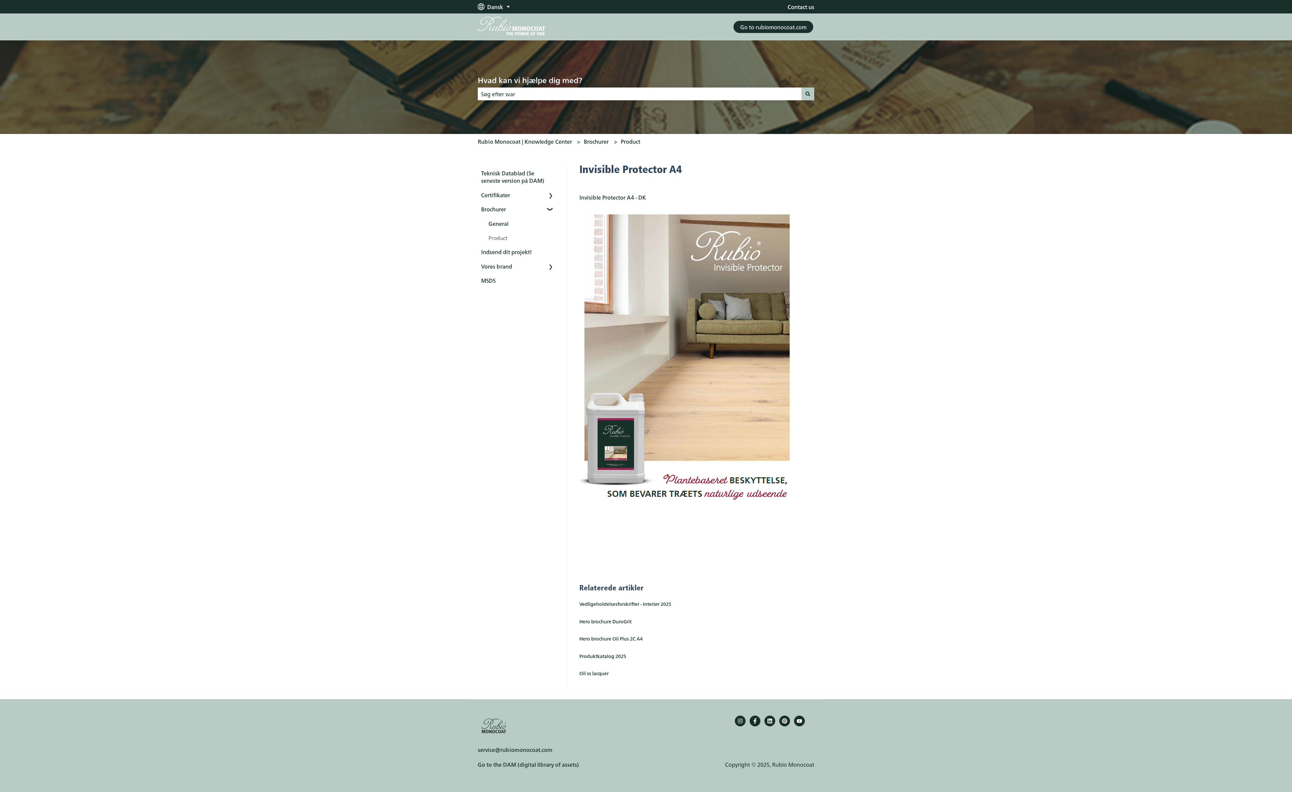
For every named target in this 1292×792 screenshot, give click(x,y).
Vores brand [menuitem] (496, 266)
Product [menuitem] (498, 237)
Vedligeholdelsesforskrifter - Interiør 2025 (625, 603)
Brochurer (596, 141)
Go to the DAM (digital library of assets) (528, 764)
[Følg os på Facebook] (755, 721)
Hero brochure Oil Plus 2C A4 (611, 638)
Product (630, 141)
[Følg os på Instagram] (740, 721)
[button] (550, 195)
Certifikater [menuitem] (495, 195)
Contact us (801, 6)
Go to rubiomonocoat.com (773, 27)
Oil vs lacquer (594, 673)
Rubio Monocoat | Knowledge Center (525, 141)
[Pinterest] (784, 721)
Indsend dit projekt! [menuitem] (506, 251)
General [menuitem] (498, 223)
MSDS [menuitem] (488, 280)
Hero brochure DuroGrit (605, 621)
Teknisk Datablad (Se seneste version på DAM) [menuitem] (512, 176)
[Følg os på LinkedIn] (769, 721)
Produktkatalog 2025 (602, 656)
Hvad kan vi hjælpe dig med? (530, 79)
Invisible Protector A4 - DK (612, 197)
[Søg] (807, 94)
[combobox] (639, 94)
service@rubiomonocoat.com (515, 749)
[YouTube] (799, 721)
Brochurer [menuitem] (493, 209)
